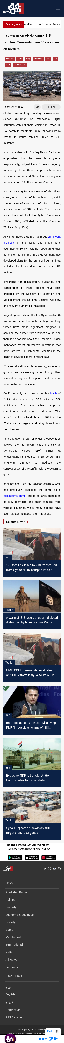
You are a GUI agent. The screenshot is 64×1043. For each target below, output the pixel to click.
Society (10, 922)
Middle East (13, 937)
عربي (8, 987)
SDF (8, 64)
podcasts (11, 967)
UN (55, 59)
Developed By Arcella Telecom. (32, 1029)
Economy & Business (19, 915)
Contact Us (12, 1010)
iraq (28, 59)
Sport (9, 930)
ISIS (48, 59)
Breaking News (14, 24)
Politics (9, 59)
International (14, 945)
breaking (38, 59)
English (10, 995)
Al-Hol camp (20, 64)
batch (54, 393)
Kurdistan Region (17, 892)
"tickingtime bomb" (14, 495)
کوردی (9, 1002)
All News (11, 960)
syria (19, 59)
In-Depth (11, 952)
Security (11, 907)
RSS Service (13, 1017)
